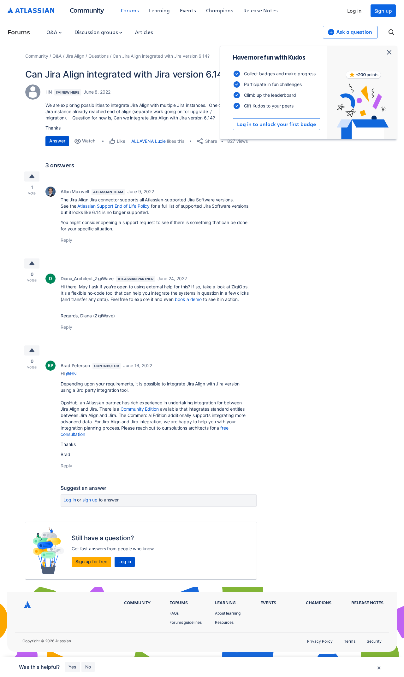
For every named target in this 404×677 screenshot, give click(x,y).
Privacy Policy (320, 641)
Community (87, 9)
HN (48, 92)
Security (374, 641)
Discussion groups (96, 32)
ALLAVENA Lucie (148, 141)
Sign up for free (91, 561)
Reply (66, 240)
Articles (144, 32)
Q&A (52, 32)
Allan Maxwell (75, 191)
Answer (57, 140)
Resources (224, 622)
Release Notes (260, 10)
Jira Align (75, 56)
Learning (159, 10)
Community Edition (140, 409)
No (88, 666)
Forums (130, 10)
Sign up (383, 10)
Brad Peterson (75, 365)
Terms (349, 641)
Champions (219, 10)
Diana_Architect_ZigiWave (87, 278)
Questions (98, 56)
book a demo (188, 299)
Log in (354, 10)
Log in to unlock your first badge (276, 124)
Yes (72, 666)
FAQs (174, 613)
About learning (228, 613)
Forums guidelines (185, 622)
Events (188, 10)
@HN (71, 373)
